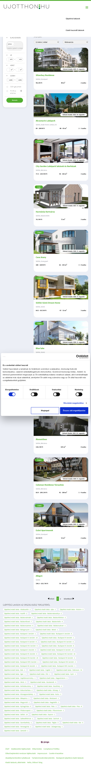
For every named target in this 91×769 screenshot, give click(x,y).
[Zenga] (45, 742)
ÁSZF (7, 749)
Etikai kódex (37, 749)
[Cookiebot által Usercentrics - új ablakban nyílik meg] (78, 356)
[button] (21, 91)
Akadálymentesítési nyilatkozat (17, 758)
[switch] (34, 394)
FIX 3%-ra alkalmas (13, 92)
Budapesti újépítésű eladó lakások (70, 758)
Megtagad (45, 411)
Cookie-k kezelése (56, 753)
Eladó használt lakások (75, 30)
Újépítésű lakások (73, 18)
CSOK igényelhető (15, 87)
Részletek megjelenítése (74, 403)
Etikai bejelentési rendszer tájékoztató (20, 753)
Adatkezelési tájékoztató (21, 749)
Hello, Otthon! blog (34, 762)
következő (68, 599)
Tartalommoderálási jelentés (43, 758)
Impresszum (42, 753)
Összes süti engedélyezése (74, 411)
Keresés (14, 100)
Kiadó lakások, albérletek (15, 762)
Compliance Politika (51, 749)
